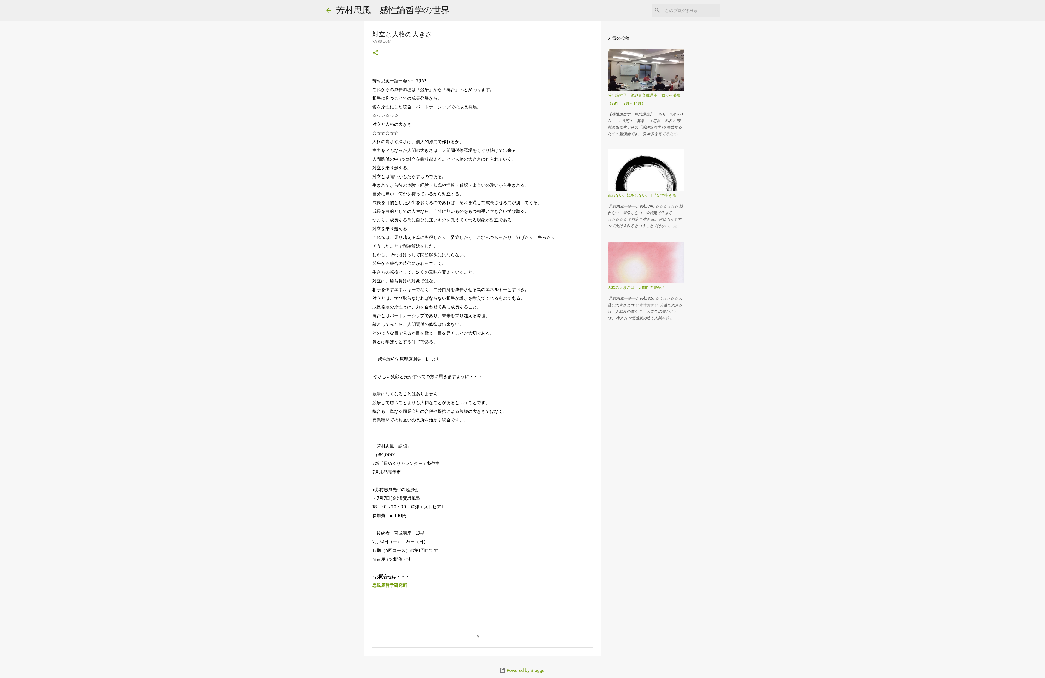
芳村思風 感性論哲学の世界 (393, 10)
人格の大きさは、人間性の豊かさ (636, 287)
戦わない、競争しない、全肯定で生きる (642, 195)
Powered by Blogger (526, 670)
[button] (375, 53)
